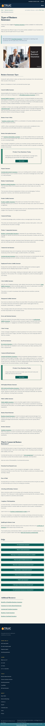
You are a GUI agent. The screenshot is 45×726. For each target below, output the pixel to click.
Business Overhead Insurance (8, 616)
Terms (2, 710)
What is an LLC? (4, 659)
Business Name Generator (6, 676)
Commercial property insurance (9, 172)
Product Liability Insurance (8, 201)
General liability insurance (7, 98)
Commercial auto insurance (8, 256)
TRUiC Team (41, 10)
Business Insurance (9, 10)
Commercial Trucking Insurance (9, 609)
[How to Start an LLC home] (6, 5)
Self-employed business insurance (10, 388)
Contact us (3, 701)
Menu (42, 5)
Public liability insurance (7, 402)
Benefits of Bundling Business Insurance (11, 602)
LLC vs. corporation (5, 668)
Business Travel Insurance (8, 612)
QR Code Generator (5, 688)
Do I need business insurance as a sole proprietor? (23, 589)
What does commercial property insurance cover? (23, 564)
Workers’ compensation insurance (10, 233)
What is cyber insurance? (23, 579)
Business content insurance (8, 184)
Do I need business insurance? (23, 544)
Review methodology (5, 698)
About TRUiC (3, 695)
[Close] (44, 723)
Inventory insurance (6, 430)
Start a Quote (21, 377)
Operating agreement (5, 682)
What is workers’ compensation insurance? (23, 569)
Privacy (2, 713)
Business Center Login (34, 1)
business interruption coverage (12, 136)
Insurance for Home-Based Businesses (11, 605)
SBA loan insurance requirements (29, 532)
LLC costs (3, 662)
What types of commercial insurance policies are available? (23, 554)
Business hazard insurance (8, 416)
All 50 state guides (4, 643)
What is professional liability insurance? (23, 574)
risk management (28, 455)
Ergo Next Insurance (16, 38)
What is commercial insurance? (23, 549)
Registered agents (4, 649)
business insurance (20, 24)
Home (2, 10)
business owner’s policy (8, 121)
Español (2, 704)
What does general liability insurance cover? (23, 559)
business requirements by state (18, 511)
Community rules (4, 707)
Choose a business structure (6, 679)
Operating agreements (5, 652)
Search (42, 1)
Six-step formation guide (6, 646)
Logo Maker (3, 685)
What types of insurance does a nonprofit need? (23, 584)
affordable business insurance (27, 95)
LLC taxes (3, 665)
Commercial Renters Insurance (9, 356)
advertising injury (5, 108)
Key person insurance (6, 344)
